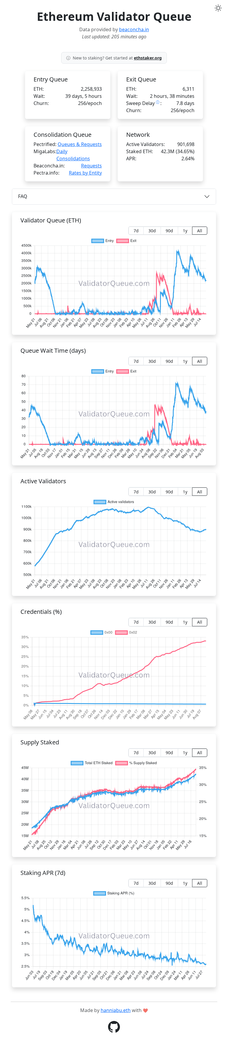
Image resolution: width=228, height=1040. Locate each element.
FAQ (22, 196)
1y (185, 230)
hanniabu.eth (116, 1010)
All (199, 230)
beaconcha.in (134, 29)
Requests (91, 165)
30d (152, 230)
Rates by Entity (85, 173)
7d (136, 230)
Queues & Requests (80, 144)
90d (169, 230)
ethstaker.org (148, 58)
